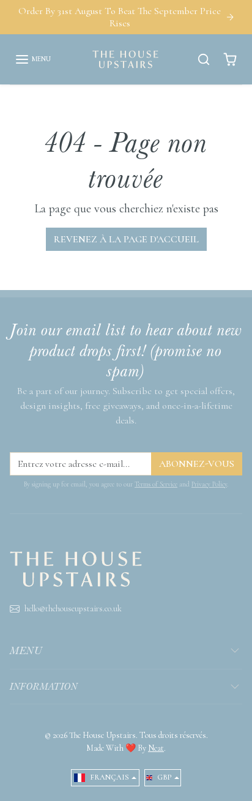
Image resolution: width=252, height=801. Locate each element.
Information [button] (44, 686)
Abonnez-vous (196, 464)
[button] (32, 59)
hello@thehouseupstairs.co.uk (73, 608)
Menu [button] (26, 650)
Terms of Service (156, 484)
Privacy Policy (209, 484)
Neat (156, 748)
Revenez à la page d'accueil (126, 239)
